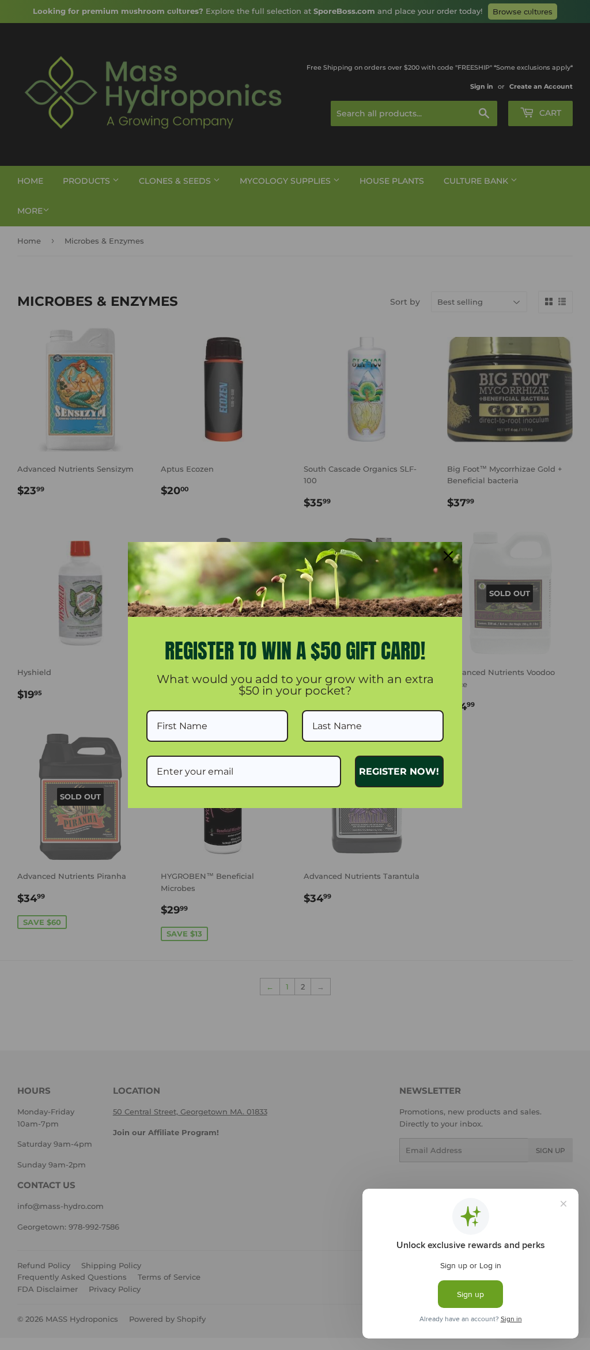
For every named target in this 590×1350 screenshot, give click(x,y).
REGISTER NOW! (399, 771)
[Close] (448, 556)
